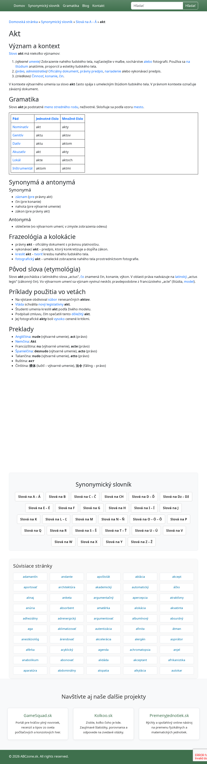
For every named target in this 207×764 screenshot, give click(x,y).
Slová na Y (114, 542)
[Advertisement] (103, 419)
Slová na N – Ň (113, 519)
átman (176, 629)
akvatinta (176, 608)
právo (20, 71)
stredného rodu (66, 107)
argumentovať (103, 618)
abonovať (66, 660)
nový (42, 304)
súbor (52, 299)
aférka (30, 650)
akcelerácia (103, 639)
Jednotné (43, 118)
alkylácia (140, 670)
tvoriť (38, 254)
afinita (140, 629)
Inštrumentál (23, 168)
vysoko (59, 319)
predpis (97, 71)
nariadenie (113, 71)
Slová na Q (32, 530)
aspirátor (176, 639)
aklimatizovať (67, 629)
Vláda (19, 304)
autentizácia (103, 629)
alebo (148, 61)
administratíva (36, 71)
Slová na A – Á (86, 22)
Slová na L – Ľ (56, 519)
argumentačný (103, 598)
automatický (140, 587)
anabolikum (30, 660)
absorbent (67, 608)
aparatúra (30, 670)
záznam (21, 197)
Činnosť (37, 76)
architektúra (66, 587)
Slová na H (117, 508)
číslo (55, 118)
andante (67, 577)
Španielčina (24, 351)
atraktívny (177, 598)
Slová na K (28, 519)
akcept (176, 577)
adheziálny (30, 618)
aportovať (30, 587)
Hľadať (190, 5)
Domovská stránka (23, 22)
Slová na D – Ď (143, 496)
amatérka (103, 608)
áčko (176, 587)
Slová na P (178, 519)
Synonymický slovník (44, 5)
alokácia (140, 608)
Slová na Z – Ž (141, 542)
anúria (30, 608)
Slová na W (63, 542)
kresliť (20, 254)
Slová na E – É (39, 508)
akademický (103, 587)
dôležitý (77, 314)
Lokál (17, 160)
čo (82, 276)
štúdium (21, 66)
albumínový (140, 618)
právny (85, 71)
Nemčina (22, 341)
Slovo (13, 53)
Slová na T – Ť (116, 530)
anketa (67, 598)
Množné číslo (72, 118)
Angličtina (23, 336)
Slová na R (58, 530)
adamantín (30, 577)
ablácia (140, 577)
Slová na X (89, 542)
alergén (140, 639)
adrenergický (67, 618)
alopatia (103, 670)
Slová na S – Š (86, 530)
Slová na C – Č (85, 496)
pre (31, 197)
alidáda (103, 660)
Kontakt (98, 5)
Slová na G (91, 508)
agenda (103, 650)
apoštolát (103, 577)
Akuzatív (19, 152)
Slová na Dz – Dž (176, 496)
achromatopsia (140, 650)
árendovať (67, 639)
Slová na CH (114, 496)
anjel (176, 650)
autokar (176, 670)
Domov (19, 5)
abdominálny (67, 670)
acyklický (67, 650)
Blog (85, 5)
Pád (16, 118)
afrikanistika (176, 660)
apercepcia (140, 598)
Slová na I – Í (144, 508)
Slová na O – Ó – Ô (147, 519)
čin (61, 76)
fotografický (24, 259)
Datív (16, 143)
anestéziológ (30, 639)
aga (30, 629)
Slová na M (84, 519)
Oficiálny (55, 71)
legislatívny (54, 304)
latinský (181, 276)
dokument (70, 71)
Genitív (18, 135)
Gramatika (71, 5)
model (189, 281)
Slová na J (170, 508)
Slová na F (66, 508)
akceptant (140, 660)
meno (48, 107)
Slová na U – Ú (146, 530)
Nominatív (20, 127)
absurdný (176, 618)
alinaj (30, 598)
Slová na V (174, 530)
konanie (51, 76)
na (188, 61)
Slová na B (57, 496)
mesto (138, 107)
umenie (34, 61)
